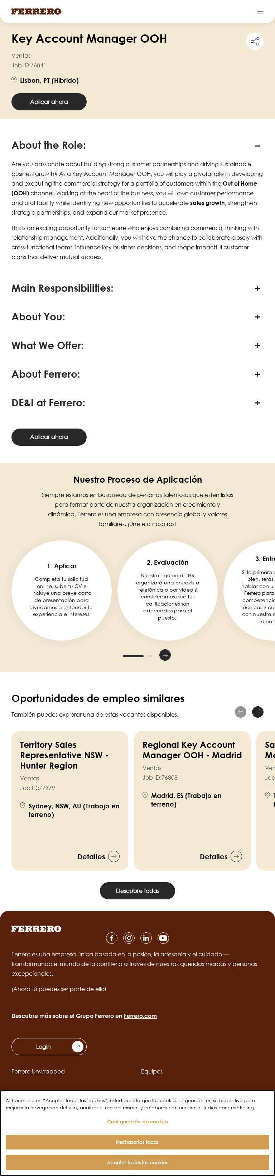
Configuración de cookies (137, 1121)
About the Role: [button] (48, 145)
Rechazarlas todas (137, 1142)
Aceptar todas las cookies (137, 1162)
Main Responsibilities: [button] (62, 288)
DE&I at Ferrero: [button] (48, 402)
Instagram (129, 938)
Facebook (111, 938)
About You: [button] (38, 316)
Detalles (91, 856)
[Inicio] (36, 11)
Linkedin (146, 938)
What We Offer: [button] (47, 345)
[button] (110, 655)
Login (43, 1046)
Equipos (152, 1071)
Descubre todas (137, 890)
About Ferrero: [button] (45, 374)
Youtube (163, 938)
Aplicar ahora (49, 101)
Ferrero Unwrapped (38, 1071)
